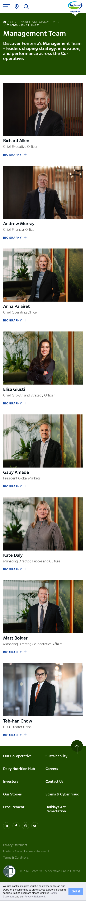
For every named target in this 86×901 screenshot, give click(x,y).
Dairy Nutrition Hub (19, 769)
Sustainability (56, 756)
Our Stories (12, 794)
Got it (76, 891)
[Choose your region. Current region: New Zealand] (16, 6)
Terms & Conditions (16, 857)
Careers (52, 769)
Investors (10, 782)
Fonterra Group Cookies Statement (26, 851)
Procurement (13, 807)
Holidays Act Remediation (56, 809)
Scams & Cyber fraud (62, 794)
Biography (12, 154)
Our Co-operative (17, 756)
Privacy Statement (15, 845)
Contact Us (54, 782)
